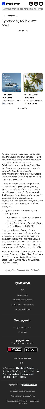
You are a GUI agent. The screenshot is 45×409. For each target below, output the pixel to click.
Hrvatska (24, 371)
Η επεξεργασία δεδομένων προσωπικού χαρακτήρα (23, 402)
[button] (36, 4)
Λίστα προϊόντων (22, 309)
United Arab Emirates (25, 368)
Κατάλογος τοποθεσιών (23, 304)
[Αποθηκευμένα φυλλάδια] (31, 4)
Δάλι (4, 257)
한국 (4, 374)
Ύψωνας (17, 260)
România (24, 374)
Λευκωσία (26, 260)
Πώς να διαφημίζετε (23, 327)
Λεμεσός (35, 260)
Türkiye (14, 377)
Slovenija (6, 377)
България (6, 371)
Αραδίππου (38, 254)
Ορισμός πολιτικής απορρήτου (22, 391)
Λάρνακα (6, 262)
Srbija (31, 374)
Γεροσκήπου (12, 257)
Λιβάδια (22, 257)
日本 (37, 371)
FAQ (22, 290)
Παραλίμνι (31, 257)
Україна (22, 377)
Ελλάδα (15, 371)
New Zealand (13, 374)
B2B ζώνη (22, 332)
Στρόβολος (7, 260)
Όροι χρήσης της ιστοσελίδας (22, 396)
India (32, 371)
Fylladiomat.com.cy (29, 385)
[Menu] (41, 4)
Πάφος (14, 262)
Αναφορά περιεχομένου (22, 299)
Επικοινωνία (22, 295)
